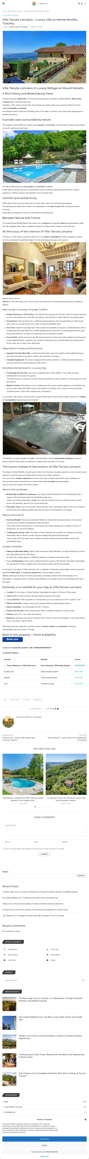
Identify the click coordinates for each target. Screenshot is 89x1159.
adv (5, 699)
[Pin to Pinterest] (55, 709)
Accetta (44, 1139)
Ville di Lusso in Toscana (19, 27)
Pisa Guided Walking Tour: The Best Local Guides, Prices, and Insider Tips (30, 898)
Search (5, 872)
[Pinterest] (79, 3)
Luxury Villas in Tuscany (45, 1107)
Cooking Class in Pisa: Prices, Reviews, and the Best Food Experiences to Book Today (35, 910)
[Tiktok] (82, 3)
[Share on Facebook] (50, 709)
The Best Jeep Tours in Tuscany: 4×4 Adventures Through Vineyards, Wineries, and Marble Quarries (40, 892)
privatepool (37, 699)
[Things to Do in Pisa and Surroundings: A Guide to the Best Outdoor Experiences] (9, 1042)
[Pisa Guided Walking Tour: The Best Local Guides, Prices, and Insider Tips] (9, 1023)
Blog (45, 1102)
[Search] (85, 3)
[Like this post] (48, 709)
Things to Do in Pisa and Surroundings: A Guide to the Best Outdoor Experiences (32, 904)
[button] (85, 1119)
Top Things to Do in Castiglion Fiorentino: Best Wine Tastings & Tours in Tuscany (33, 916)
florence (26, 699)
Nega (44, 1145)
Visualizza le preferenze (44, 1152)
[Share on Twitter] (53, 709)
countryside (14, 699)
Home (4, 11)
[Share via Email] (58, 709)
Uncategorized (45, 1112)
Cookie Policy (44, 1156)
